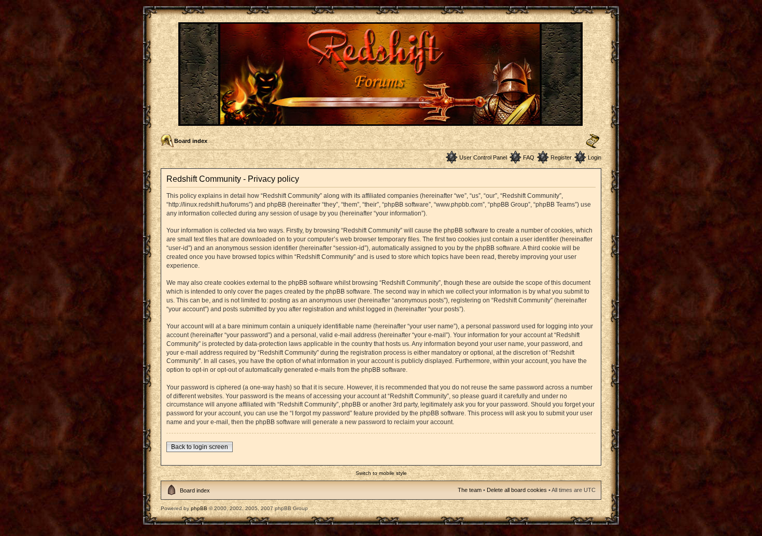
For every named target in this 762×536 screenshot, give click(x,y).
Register (561, 157)
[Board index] (381, 121)
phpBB (199, 508)
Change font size (592, 141)
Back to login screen (199, 447)
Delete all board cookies (517, 490)
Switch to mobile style (381, 473)
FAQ (528, 157)
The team (470, 490)
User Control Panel (483, 157)
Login (594, 157)
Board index (190, 141)
